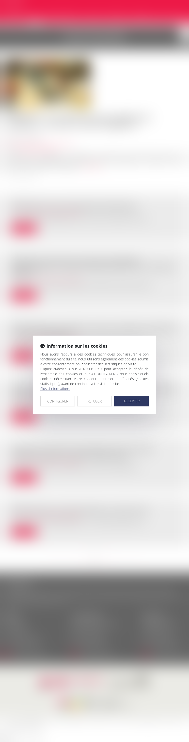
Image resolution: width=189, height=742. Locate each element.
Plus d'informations (55, 388)
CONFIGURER (57, 401)
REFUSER (95, 401)
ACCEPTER (132, 401)
